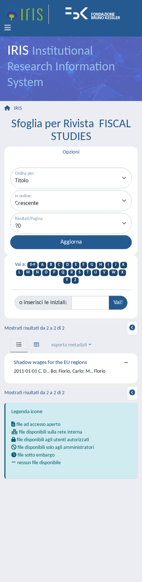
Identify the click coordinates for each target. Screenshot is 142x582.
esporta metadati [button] (69, 345)
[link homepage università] (95, 14)
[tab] (19, 345)
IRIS (18, 108)
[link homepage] (26, 14)
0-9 (32, 265)
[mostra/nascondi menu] (7, 28)
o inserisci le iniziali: (43, 303)
